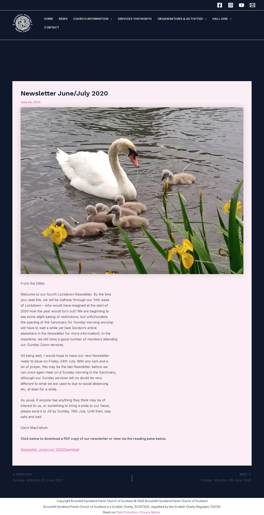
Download (71, 449)
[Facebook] (219, 5)
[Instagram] (230, 5)
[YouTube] (241, 5)
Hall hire (220, 19)
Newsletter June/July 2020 (42, 449)
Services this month (135, 19)
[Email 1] (252, 5)
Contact (51, 27)
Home (48, 19)
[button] (110, 18)
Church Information (90, 19)
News (63, 19)
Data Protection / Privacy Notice (139, 512)
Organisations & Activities (180, 19)
